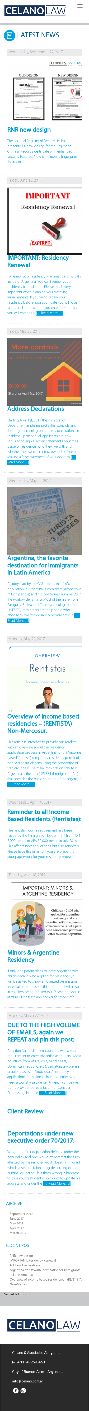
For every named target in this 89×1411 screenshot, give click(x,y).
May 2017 (16, 1223)
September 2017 (21, 1214)
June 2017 (17, 1219)
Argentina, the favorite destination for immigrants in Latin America (43, 565)
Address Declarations (25, 1265)
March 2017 (18, 1233)
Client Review (25, 1112)
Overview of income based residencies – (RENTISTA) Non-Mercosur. (43, 724)
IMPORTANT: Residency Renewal (33, 1260)
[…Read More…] (49, 313)
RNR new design (21, 1256)
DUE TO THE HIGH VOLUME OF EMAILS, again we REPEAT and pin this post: (43, 1032)
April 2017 (17, 1228)
